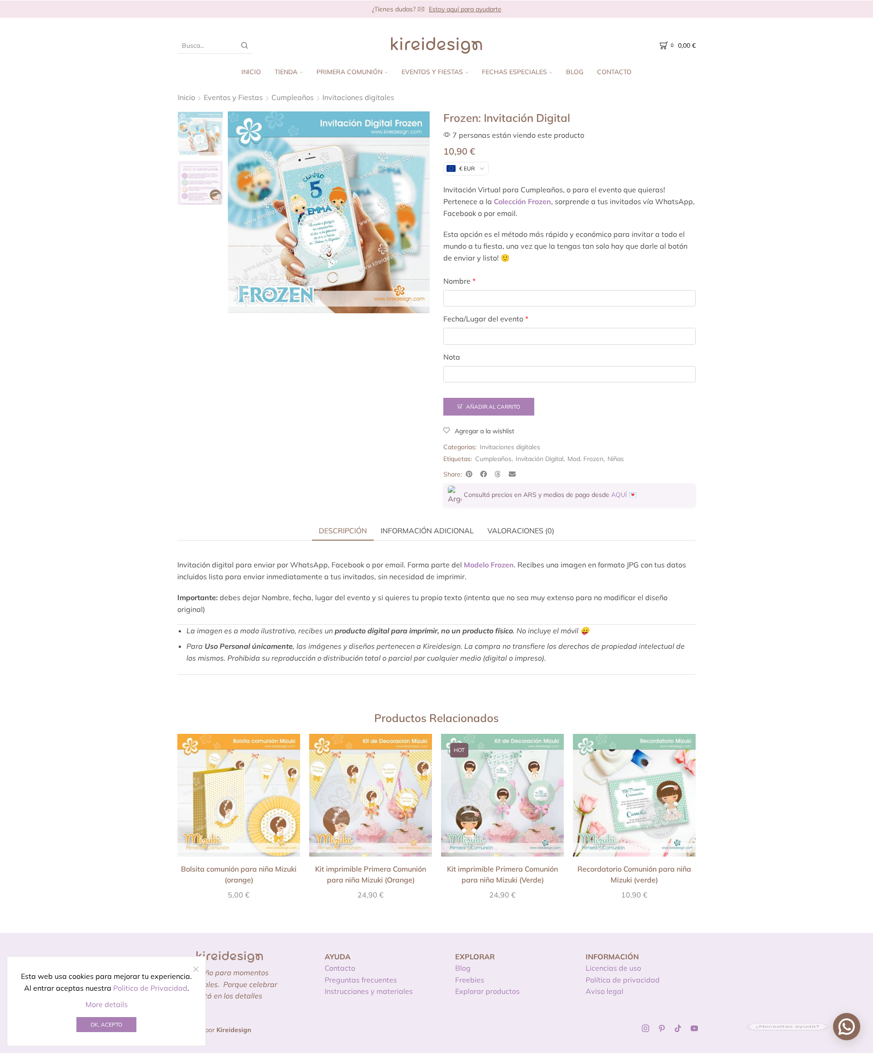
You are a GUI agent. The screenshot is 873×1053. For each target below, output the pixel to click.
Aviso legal (604, 991)
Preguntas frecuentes (361, 979)
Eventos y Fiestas (432, 72)
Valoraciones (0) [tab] (520, 530)
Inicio (251, 72)
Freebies (469, 979)
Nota (451, 356)
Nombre (459, 281)
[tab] (343, 531)
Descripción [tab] (343, 530)
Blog (574, 72)
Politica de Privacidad (150, 988)
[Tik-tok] (678, 1028)
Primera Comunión (349, 72)
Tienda (286, 72)
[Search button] (244, 45)
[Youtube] (694, 1028)
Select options (239, 798)
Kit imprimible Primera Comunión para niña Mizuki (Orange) (370, 874)
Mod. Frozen (585, 459)
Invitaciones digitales (358, 97)
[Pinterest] (661, 1028)
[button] (469, 474)
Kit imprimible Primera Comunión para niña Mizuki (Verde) (502, 874)
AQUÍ (619, 495)
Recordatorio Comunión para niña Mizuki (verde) (634, 874)
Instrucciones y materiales (369, 991)
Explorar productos (487, 991)
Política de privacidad (623, 979)
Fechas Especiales (514, 72)
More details (106, 1004)
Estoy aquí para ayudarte (465, 9)
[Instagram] (645, 1028)
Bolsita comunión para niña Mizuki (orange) (238, 874)
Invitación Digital (539, 459)
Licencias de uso (613, 968)
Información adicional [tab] (427, 530)
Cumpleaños (292, 97)
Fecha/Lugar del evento (485, 318)
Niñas (615, 459)
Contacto (614, 72)
